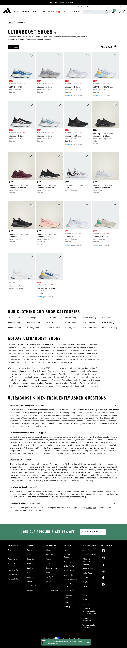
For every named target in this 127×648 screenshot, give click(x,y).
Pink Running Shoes (70, 318)
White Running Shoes (89, 318)
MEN (16, 12)
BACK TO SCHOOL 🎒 (51, 12)
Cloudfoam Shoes (53, 328)
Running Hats (89, 323)
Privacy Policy (66, 638)
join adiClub (119, 7)
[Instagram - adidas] (110, 558)
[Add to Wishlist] (31, 56)
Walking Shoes (33, 328)
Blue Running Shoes (70, 323)
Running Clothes (90, 328)
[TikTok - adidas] (110, 578)
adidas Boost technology (42, 454)
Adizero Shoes (108, 318)
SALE (66, 12)
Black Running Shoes (33, 323)
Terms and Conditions (81, 638)
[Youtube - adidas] (110, 584)
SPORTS (76, 12)
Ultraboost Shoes (15, 318)
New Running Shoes (108, 323)
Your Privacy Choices (46, 638)
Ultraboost (77, 481)
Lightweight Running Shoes (33, 318)
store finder (81, 7)
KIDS (35, 12)
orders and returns (98, 7)
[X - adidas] (110, 564)
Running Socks (71, 328)
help (88, 7)
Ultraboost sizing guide (20, 510)
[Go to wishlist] (119, 12)
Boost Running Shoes (14, 328)
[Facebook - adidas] (110, 551)
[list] (53, 47)
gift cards (110, 7)
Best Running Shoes (14, 323)
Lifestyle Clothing (109, 328)
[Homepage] (7, 11)
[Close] (43, 642)
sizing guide (91, 508)
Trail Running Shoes (52, 318)
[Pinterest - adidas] (110, 571)
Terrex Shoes (51, 323)
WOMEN (25, 12)
